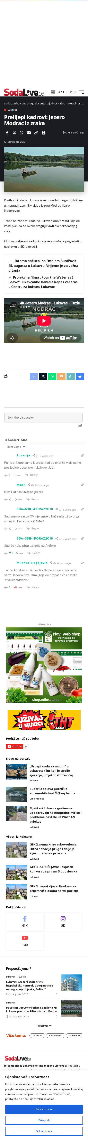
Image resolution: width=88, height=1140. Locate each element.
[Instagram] (63, 922)
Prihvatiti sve (44, 1109)
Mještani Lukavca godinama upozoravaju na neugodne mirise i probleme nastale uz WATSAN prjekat (55, 814)
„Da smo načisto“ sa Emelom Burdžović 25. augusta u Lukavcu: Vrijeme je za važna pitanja (43, 265)
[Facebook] (25, 922)
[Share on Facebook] (7, 132)
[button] (53, 92)
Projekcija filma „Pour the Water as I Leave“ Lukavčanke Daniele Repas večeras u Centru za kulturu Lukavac (43, 282)
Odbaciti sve (44, 1131)
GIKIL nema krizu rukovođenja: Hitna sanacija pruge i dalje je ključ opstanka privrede (53, 848)
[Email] (29, 132)
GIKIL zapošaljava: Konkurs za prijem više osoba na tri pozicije (54, 888)
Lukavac (12, 110)
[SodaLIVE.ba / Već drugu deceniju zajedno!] (24, 92)
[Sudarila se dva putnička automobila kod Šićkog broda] (16, 794)
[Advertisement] (44, 44)
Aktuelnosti (55, 1035)
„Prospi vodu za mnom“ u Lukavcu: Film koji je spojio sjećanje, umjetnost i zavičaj (51, 770)
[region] (44, 1105)
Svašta (22, 976)
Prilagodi (43, 1120)
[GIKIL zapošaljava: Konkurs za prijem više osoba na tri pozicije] (16, 891)
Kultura (34, 780)
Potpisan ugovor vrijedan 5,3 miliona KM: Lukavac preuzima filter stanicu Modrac (32, 1009)
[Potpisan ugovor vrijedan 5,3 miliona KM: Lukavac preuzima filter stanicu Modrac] (71, 1008)
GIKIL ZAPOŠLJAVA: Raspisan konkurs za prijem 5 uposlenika (53, 869)
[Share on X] (14, 132)
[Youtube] (25, 941)
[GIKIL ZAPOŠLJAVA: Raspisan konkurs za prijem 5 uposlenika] (16, 872)
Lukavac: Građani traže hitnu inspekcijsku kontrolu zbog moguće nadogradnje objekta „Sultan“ (29, 985)
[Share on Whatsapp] (21, 132)
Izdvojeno (74, 1035)
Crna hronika (37, 798)
